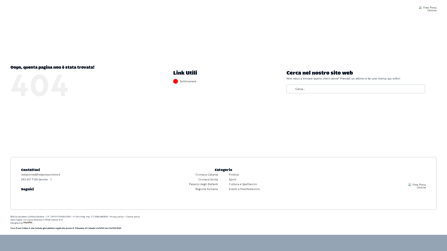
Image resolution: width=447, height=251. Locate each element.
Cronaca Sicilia (208, 179)
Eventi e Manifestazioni (244, 189)
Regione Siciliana (206, 189)
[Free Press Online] (428, 7)
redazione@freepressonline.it (40, 174)
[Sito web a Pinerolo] (29, 222)
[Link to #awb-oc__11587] (8, 9)
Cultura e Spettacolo (243, 184)
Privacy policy (117, 216)
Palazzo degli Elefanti (203, 184)
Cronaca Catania (207, 174)
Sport (232, 179)
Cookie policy (133, 216)
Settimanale (188, 81)
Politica (234, 174)
